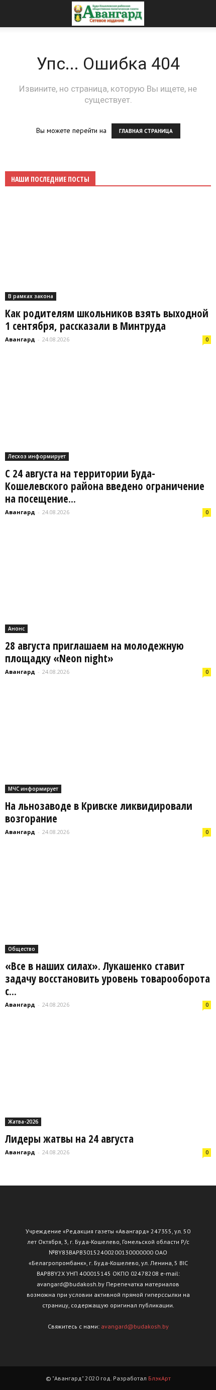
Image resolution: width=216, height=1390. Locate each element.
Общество (21, 948)
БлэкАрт (159, 1378)
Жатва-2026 (23, 1121)
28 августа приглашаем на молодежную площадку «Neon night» (94, 652)
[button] (202, 13)
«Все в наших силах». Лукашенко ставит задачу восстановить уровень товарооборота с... (107, 978)
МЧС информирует (33, 788)
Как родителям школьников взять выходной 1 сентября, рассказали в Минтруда (106, 319)
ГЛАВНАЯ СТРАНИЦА (146, 130)
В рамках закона (30, 296)
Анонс (16, 628)
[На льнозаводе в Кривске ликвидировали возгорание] (108, 742)
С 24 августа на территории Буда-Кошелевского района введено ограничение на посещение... (104, 486)
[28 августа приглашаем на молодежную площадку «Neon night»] (108, 583)
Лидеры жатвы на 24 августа (69, 1139)
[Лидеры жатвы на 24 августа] (108, 1075)
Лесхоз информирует (37, 456)
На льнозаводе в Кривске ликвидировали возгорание (98, 812)
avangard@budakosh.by (135, 1326)
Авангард (20, 339)
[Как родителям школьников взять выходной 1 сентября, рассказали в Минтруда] (108, 250)
